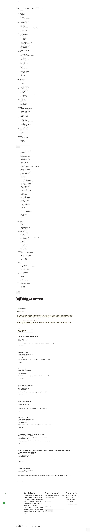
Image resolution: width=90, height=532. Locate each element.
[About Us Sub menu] (22, 136)
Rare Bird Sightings (24, 60)
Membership (23, 14)
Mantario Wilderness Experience (26, 42)
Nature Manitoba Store (25, 21)
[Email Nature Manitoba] (4, 505)
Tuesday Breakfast (24, 468)
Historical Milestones (24, 68)
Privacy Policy (19, 524)
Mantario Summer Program (25, 44)
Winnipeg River (23, 352)
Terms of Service (19, 525)
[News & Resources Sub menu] (26, 62)
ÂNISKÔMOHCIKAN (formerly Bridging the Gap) (29, 27)
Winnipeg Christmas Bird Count (28, 336)
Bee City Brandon (24, 29)
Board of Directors (24, 72)
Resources (22, 66)
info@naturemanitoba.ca (72, 504)
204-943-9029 (70, 502)
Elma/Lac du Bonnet (24, 401)
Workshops (23, 25)
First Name (48, 501)
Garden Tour (23, 26)
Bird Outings (26, 339)
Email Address (49, 497)
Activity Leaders (23, 38)
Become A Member (21, 10)
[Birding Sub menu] (30, 191)
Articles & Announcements (25, 63)
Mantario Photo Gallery (25, 46)
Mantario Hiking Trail (24, 48)
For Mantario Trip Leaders (25, 50)
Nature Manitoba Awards (25, 18)
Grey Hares (23, 35)
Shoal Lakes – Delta (24, 418)
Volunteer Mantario (24, 47)
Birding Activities (24, 37)
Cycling (31, 455)
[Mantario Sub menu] (22, 107)
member (65, 322)
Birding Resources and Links (26, 58)
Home (17, 297)
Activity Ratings (23, 39)
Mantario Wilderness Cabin (25, 43)
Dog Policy (35, 320)
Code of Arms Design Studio (35, 526)
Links (21, 67)
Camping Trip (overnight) (35, 437)
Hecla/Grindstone (23, 369)
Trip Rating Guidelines (64, 317)
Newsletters (23, 64)
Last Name (48, 506)
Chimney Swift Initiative (25, 56)
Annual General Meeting (25, 30)
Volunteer (22, 17)
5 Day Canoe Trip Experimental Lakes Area (31, 434)
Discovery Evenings (24, 23)
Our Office (22, 74)
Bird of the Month (24, 52)
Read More (21, 345)
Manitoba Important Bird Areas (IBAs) (27, 55)
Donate (22, 15)
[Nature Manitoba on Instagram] (4, 503)
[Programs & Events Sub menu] (26, 22)
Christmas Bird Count (24, 59)
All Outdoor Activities (24, 34)
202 (23, 481)
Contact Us (23, 75)
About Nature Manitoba (25, 71)
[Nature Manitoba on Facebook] (4, 502)
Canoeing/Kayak (44, 437)
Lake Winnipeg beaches (25, 385)
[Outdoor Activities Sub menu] (32, 172)
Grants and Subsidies (24, 19)
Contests (22, 31)
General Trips (26, 437)
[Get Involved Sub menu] (24, 221)
